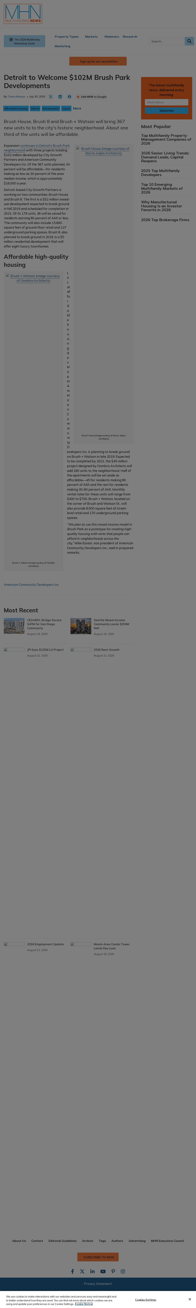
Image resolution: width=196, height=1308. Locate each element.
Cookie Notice (84, 1304)
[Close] (190, 1299)
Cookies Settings (145, 1299)
